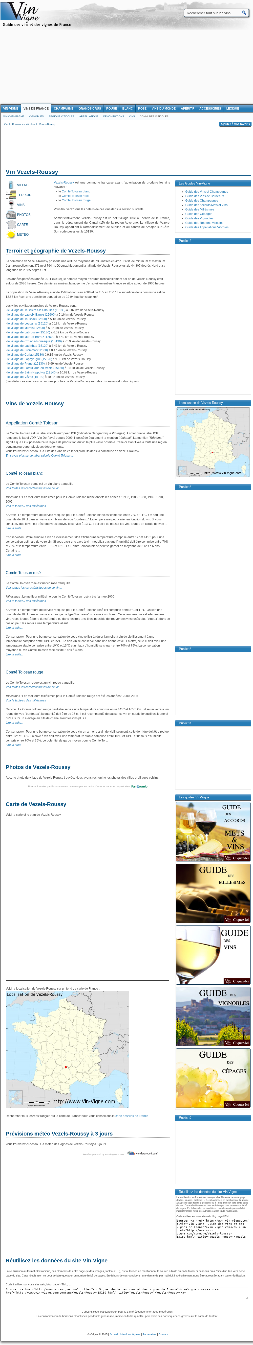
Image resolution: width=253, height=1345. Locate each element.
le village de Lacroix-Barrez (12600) (31, 314)
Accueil (113, 1334)
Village (24, 185)
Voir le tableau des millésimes (26, 506)
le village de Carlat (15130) (25, 354)
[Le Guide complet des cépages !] (213, 1107)
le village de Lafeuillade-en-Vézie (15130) (35, 368)
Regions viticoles (61, 116)
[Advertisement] (126, 67)
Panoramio (57, 786)
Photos (24, 215)
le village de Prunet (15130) (26, 363)
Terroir (24, 195)
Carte (22, 225)
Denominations (113, 116)
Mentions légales (130, 1334)
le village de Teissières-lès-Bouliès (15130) (36, 310)
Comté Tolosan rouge (76, 200)
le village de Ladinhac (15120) (27, 346)
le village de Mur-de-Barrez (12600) (31, 337)
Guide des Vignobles (199, 218)
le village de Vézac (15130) (25, 377)
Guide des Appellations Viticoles (207, 227)
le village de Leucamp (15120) (27, 323)
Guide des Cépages (198, 214)
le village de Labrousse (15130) (28, 332)
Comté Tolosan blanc (76, 191)
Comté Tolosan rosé (75, 196)
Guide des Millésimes (199, 209)
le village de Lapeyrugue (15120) (29, 359)
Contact (163, 1334)
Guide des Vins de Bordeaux (204, 196)
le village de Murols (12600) (26, 328)
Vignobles (36, 116)
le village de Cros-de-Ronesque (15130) (34, 341)
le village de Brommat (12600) (27, 350)
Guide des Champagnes (201, 200)
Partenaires (149, 1334)
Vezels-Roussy (64, 182)
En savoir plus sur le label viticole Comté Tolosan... (40, 455)
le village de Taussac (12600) (27, 319)
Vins (132, 116)
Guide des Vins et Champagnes (206, 191)
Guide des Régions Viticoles (204, 223)
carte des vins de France (131, 1116)
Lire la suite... (14, 528)
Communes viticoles (154, 116)
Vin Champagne (13, 116)
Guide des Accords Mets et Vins (206, 205)
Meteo (23, 234)
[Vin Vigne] (37, 26)
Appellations (88, 116)
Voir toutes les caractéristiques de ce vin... (34, 488)
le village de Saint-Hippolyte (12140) (32, 372)
